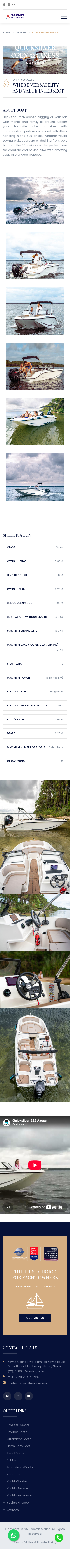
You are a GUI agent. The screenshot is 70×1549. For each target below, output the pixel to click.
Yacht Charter (17, 1481)
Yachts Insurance (19, 1495)
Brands (21, 32)
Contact (13, 1509)
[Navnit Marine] (14, 16)
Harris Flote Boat (19, 1446)
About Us (13, 1474)
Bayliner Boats (17, 1432)
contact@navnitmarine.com (27, 1383)
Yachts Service (17, 1488)
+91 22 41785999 (28, 1377)
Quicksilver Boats (19, 1439)
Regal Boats (15, 1453)
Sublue (12, 1460)
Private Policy (46, 1542)
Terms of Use (23, 1542)
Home (6, 32)
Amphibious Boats (20, 1467)
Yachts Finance (18, 1502)
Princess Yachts (18, 1425)
